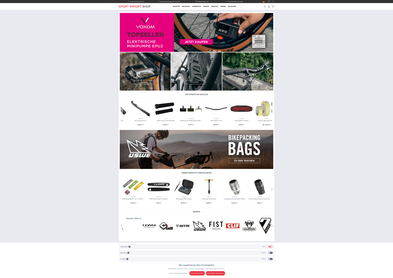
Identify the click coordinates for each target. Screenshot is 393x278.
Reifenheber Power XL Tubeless (158, 198)
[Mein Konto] (269, 6)
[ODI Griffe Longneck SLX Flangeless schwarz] (158, 108)
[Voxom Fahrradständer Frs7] (133, 108)
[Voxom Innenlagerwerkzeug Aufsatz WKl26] (234, 187)
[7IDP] (263, 226)
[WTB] (180, 226)
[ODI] (163, 226)
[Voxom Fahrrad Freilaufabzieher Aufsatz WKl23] (259, 187)
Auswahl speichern (197, 273)
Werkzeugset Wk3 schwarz (184, 198)
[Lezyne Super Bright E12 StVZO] (234, 108)
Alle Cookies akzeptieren (215, 273)
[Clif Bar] (229, 226)
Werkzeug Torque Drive (209, 198)
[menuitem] (268, 1)
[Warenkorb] (273, 6)
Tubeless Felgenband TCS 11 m (259, 119)
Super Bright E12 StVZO (234, 119)
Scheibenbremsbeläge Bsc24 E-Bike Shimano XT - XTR (184, 119)
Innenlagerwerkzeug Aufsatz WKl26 (234, 198)
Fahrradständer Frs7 (133, 119)
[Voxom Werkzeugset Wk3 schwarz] (184, 187)
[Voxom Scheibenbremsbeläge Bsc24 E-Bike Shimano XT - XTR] (184, 108)
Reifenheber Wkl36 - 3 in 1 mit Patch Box (133, 198)
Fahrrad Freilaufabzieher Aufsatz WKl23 (259, 198)
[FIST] (213, 226)
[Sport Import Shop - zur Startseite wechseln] (134, 8)
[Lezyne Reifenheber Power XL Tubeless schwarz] (159, 187)
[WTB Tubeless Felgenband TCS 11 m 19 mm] (259, 108)
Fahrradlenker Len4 (209, 119)
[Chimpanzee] (246, 226)
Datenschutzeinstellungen (178, 273)
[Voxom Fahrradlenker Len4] (209, 108)
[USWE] (196, 226)
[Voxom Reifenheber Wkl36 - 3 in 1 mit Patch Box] (133, 187)
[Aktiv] (270, 247)
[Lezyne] (146, 226)
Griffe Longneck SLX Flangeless (159, 119)
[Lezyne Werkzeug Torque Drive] (209, 187)
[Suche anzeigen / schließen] (265, 6)
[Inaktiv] (270, 253)
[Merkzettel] (273, 1)
